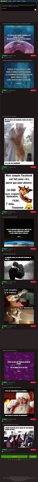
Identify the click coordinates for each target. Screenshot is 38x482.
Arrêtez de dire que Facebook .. (10, 350)
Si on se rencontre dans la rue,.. (10, 217)
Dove (10, 451)
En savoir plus (4, 8)
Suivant (14, 456)
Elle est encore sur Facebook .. (10, 116)
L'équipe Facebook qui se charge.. (11, 424)
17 (27, 459)
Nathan (10, 57)
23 (14, 459)
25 (10, 459)
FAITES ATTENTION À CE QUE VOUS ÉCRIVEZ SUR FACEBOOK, (18, 60)
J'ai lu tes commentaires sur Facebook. (12, 387)
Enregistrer (34, 55)
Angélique (10, 283)
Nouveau (18, 1)
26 (8, 459)
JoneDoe (10, 384)
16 (29, 459)
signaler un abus (33, 57)
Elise (10, 213)
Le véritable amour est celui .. (10, 253)
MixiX (10, 168)
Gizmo (10, 92)
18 (25, 459)
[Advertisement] (19, 17)
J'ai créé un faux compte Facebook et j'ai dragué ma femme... (17, 23)
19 (23, 459)
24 (12, 459)
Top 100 (14, 1)
